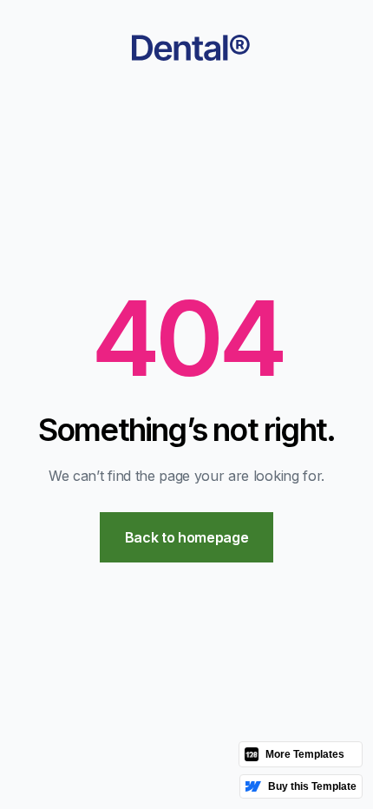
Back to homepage (187, 537)
